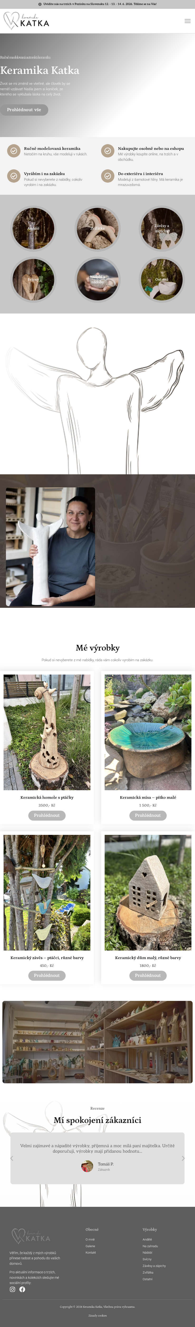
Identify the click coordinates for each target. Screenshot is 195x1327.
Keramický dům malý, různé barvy (148, 958)
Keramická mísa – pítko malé (148, 797)
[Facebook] (22, 1289)
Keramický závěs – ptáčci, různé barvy (47, 958)
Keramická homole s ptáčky (46, 797)
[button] (188, 21)
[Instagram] (12, 1289)
